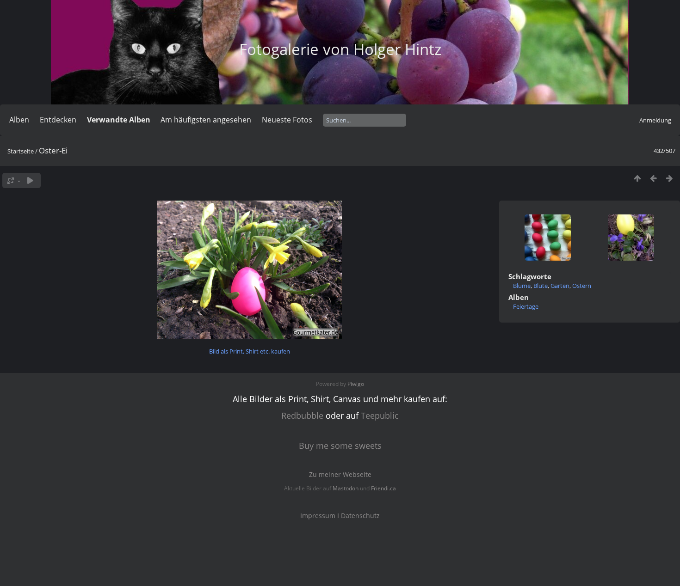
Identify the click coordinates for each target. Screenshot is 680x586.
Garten (559, 285)
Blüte (540, 285)
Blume (522, 285)
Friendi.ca (383, 488)
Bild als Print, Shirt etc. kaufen (249, 351)
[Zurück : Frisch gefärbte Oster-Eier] (653, 178)
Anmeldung (655, 120)
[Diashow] (30, 180)
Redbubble (302, 415)
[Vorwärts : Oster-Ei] (669, 178)
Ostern (581, 285)
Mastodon (346, 488)
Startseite (20, 151)
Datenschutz (360, 515)
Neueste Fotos (287, 120)
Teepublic (380, 415)
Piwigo (355, 384)
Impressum (317, 515)
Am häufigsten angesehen (206, 120)
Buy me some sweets (340, 445)
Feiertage (525, 306)
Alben (19, 120)
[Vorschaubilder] (637, 178)
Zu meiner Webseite (340, 474)
